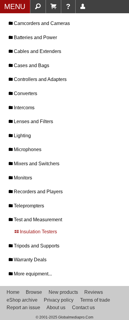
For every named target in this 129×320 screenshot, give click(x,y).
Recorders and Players (38, 191)
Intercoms (23, 107)
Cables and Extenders (37, 51)
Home (13, 292)
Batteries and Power (35, 37)
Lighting (22, 135)
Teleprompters (28, 205)
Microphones (27, 149)
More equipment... (32, 273)
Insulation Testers (38, 231)
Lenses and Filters (33, 121)
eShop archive (22, 300)
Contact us (83, 307)
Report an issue (23, 307)
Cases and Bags (31, 65)
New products (63, 292)
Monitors (22, 177)
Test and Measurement (37, 219)
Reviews (93, 292)
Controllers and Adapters (40, 79)
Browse (34, 292)
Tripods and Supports (36, 245)
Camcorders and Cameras (41, 23)
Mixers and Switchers (36, 163)
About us (55, 307)
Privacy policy (59, 300)
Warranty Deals (29, 259)
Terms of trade (95, 300)
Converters (25, 93)
